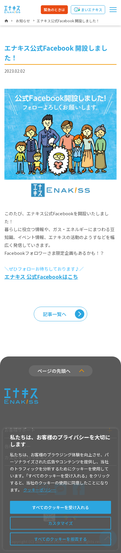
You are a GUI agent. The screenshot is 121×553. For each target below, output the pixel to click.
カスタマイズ (60, 523)
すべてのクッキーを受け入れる (60, 507)
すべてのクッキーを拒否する (60, 539)
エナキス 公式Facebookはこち (41, 276)
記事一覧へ (54, 314)
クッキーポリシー (39, 490)
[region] (60, 489)
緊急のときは (54, 9)
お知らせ (23, 20)
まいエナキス (91, 9)
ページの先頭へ (54, 370)
